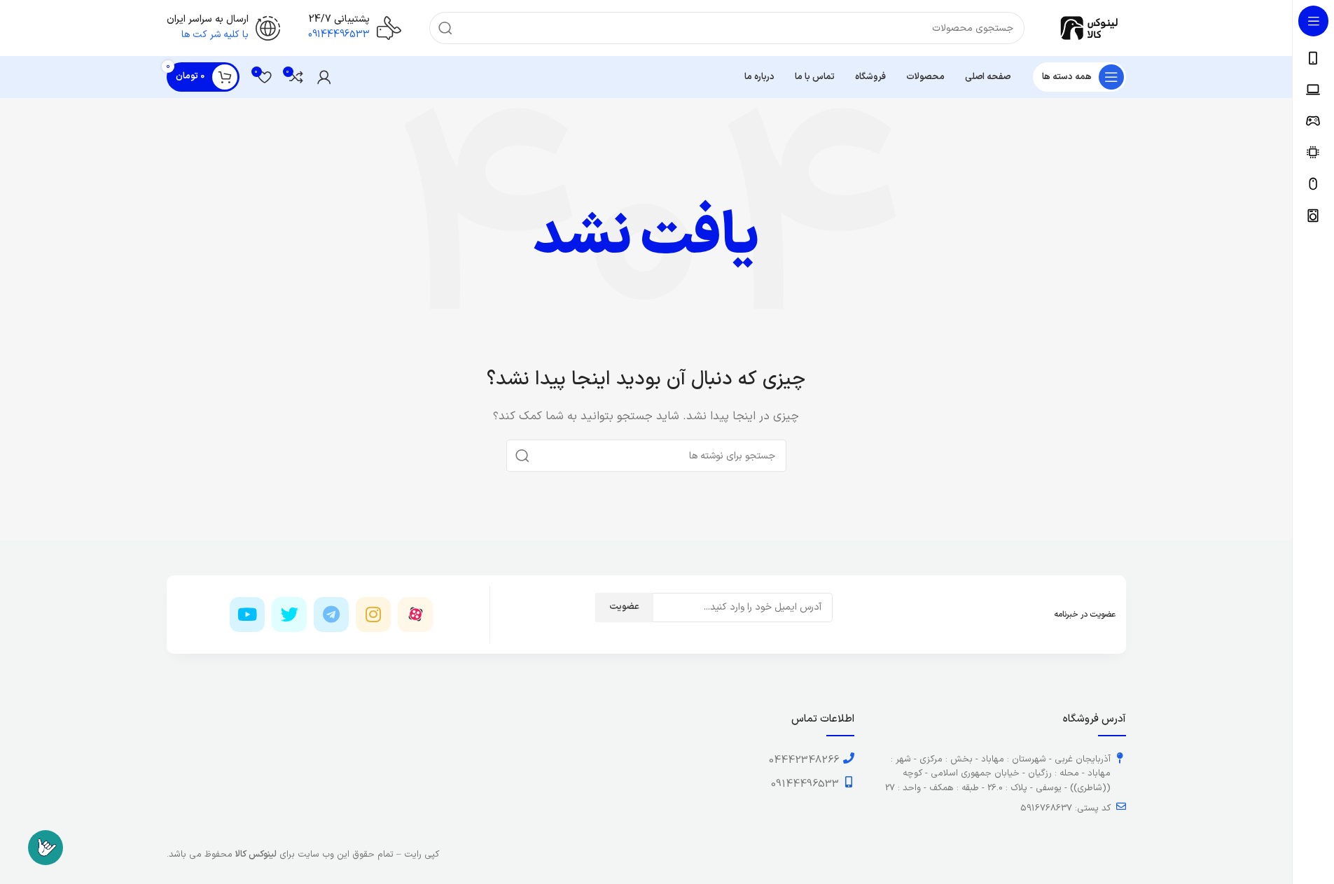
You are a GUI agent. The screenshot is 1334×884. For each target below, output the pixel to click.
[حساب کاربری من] (324, 77)
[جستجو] (445, 28)
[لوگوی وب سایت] (1089, 28)
